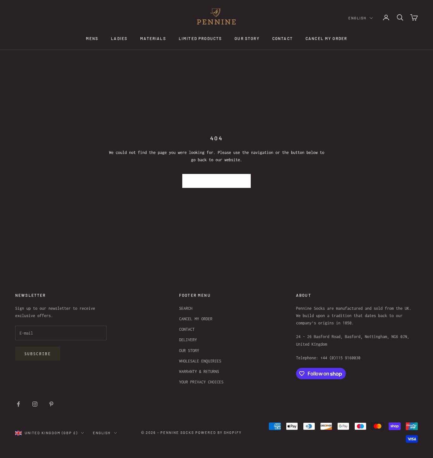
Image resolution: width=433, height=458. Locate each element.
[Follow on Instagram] (35, 404)
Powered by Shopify (218, 432)
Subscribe (37, 354)
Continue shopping (216, 181)
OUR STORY (247, 38)
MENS (92, 38)
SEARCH (185, 308)
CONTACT (282, 38)
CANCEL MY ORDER (326, 38)
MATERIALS (153, 38)
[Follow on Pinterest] (51, 404)
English (357, 18)
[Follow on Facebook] (18, 404)
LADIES (119, 38)
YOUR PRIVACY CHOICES (201, 382)
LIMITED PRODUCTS (200, 38)
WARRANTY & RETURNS (199, 371)
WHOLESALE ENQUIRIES (200, 361)
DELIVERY (188, 339)
